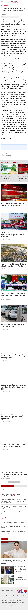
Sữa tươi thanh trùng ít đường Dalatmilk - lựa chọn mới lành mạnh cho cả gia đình (14, 356)
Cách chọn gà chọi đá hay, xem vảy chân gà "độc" (13, 511)
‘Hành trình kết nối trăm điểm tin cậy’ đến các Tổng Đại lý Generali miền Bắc (13, 235)
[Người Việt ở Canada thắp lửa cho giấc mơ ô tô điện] (14, 313)
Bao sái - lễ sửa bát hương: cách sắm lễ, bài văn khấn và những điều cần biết (13, 532)
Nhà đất (3, 268)
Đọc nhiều (7, 486)
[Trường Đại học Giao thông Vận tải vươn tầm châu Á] (9, 169)
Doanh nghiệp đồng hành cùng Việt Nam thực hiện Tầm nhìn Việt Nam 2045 (13, 387)
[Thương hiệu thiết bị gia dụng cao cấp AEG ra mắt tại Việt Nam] (14, 192)
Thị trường (6, 5)
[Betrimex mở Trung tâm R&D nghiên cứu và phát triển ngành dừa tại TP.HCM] (14, 461)
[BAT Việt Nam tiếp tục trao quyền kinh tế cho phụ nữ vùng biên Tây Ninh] (14, 282)
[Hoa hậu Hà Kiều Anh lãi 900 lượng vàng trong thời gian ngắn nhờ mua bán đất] (14, 549)
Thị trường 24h (5, 208)
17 (14, 496)
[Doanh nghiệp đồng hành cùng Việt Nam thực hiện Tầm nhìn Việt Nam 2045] (14, 374)
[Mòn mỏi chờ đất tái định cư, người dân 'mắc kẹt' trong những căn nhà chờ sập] (7, 570)
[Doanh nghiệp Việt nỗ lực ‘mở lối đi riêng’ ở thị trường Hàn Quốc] (14, 433)
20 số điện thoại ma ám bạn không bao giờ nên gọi (14, 522)
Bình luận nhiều (20, 486)
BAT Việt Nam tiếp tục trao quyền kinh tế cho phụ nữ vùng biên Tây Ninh (13, 295)
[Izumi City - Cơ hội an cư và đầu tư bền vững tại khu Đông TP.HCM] (14, 253)
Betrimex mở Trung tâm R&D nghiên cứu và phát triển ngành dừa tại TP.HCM (14, 474)
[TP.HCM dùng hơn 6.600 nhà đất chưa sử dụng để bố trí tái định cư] (7, 579)
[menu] (1, 1)
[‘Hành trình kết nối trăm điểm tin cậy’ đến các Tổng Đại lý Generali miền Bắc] (14, 221)
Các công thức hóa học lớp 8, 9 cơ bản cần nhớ (13, 517)
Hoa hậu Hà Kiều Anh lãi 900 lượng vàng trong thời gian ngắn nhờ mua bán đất (13, 561)
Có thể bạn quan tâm (9, 162)
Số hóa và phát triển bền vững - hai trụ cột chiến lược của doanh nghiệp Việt (13, 417)
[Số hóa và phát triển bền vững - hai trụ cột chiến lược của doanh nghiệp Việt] (14, 403)
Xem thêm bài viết (14, 482)
